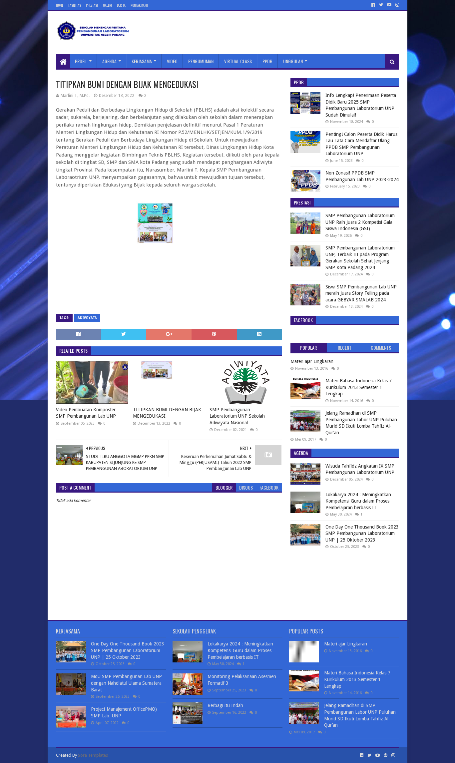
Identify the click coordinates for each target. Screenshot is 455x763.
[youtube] (389, 5)
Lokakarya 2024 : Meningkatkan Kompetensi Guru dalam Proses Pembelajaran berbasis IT (358, 501)
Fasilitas (74, 5)
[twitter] (381, 5)
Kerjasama (142, 61)
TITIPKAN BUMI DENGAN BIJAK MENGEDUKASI (167, 413)
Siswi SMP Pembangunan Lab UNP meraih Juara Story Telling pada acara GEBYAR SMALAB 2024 (361, 293)
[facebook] (373, 5)
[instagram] (396, 5)
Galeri (107, 5)
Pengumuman (201, 61)
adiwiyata (87, 318)
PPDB (267, 61)
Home (59, 5)
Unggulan (293, 61)
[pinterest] (385, 755)
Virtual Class (238, 61)
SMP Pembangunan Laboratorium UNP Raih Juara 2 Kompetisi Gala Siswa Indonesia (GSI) (360, 222)
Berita (121, 5)
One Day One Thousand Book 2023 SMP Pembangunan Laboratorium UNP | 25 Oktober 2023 (362, 533)
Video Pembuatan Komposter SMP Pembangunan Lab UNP (86, 413)
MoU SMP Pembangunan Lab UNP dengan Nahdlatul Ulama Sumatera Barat (126, 683)
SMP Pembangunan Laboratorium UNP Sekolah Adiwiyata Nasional (237, 416)
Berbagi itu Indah (225, 705)
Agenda (109, 61)
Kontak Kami (139, 5)
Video (172, 61)
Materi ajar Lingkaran (311, 361)
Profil (81, 61)
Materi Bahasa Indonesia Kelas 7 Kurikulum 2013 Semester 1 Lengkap (358, 387)
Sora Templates (93, 755)
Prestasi (92, 5)
